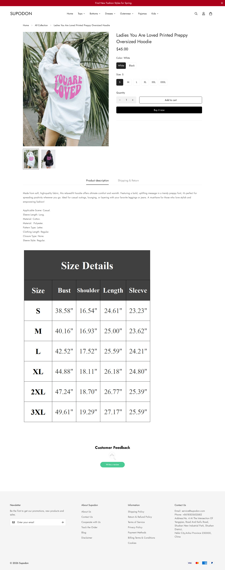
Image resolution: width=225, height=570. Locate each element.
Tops (80, 13)
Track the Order (89, 527)
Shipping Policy (136, 511)
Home (70, 13)
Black (132, 65)
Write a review (112, 464)
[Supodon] (21, 13)
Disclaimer (86, 537)
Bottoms (94, 13)
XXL (154, 82)
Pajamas (142, 13)
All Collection (41, 25)
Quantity (120, 92)
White (121, 65)
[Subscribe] (62, 522)
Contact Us (87, 517)
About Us (86, 511)
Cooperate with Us (90, 522)
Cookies (132, 543)
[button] (210, 13)
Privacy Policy (135, 527)
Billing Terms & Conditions (141, 537)
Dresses (109, 13)
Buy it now (159, 110)
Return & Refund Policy (140, 517)
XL (145, 82)
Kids (154, 13)
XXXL (163, 82)
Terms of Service (136, 522)
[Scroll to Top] (219, 553)
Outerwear (125, 13)
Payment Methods (137, 532)
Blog (83, 532)
